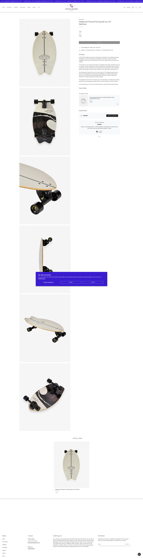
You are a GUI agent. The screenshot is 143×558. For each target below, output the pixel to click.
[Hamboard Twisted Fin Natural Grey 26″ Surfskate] (71, 465)
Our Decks (5, 541)
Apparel (4, 544)
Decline (93, 282)
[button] (3, 7)
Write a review (112, 115)
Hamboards (81, 19)
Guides (4, 550)
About (4, 553)
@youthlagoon (31, 548)
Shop (3, 539)
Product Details (82, 88)
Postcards (4, 547)
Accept (70, 282)
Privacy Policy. (41, 278)
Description (82, 54)
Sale (3, 556)
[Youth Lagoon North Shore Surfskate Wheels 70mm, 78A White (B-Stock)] (83, 101)
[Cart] (139, 7)
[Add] (117, 104)
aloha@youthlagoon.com (34, 542)
